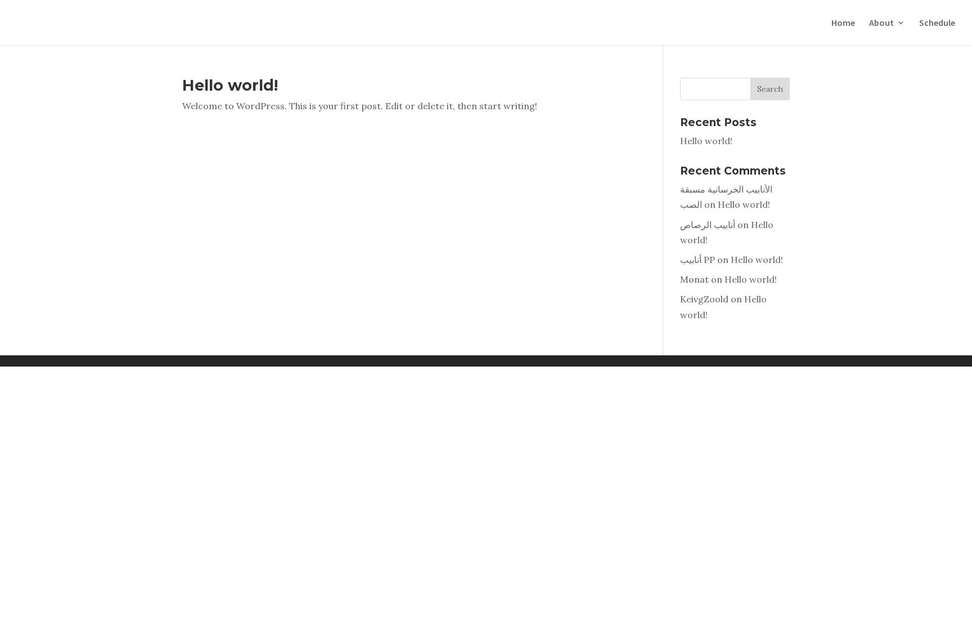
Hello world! (230, 85)
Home (843, 23)
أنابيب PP (697, 259)
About (881, 23)
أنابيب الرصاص (707, 224)
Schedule (937, 23)
